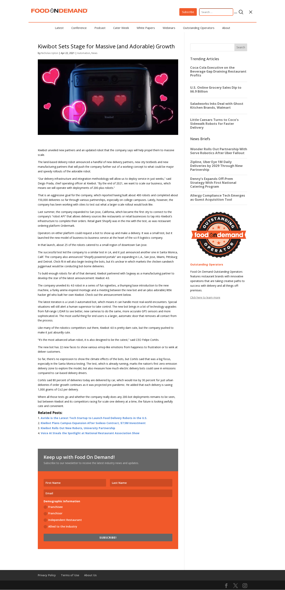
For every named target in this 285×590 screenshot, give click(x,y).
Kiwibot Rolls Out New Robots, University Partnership (78, 428)
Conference (79, 28)
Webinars (169, 28)
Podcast (99, 28)
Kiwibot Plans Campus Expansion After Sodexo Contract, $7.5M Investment (93, 423)
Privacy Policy (47, 575)
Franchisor (55, 513)
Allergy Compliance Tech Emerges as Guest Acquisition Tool (217, 197)
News (94, 53)
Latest (59, 28)
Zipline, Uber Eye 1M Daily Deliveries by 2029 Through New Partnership (216, 166)
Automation (83, 53)
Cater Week (121, 28)
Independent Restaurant (65, 520)
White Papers (146, 28)
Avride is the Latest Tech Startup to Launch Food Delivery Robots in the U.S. (94, 418)
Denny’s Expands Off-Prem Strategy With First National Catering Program (213, 182)
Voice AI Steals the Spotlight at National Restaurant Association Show (90, 433)
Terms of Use (70, 575)
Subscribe (188, 12)
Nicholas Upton (49, 53)
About (226, 28)
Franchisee (55, 507)
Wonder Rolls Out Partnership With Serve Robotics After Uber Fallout (218, 151)
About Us (90, 575)
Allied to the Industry (62, 526)
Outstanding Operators (198, 28)
